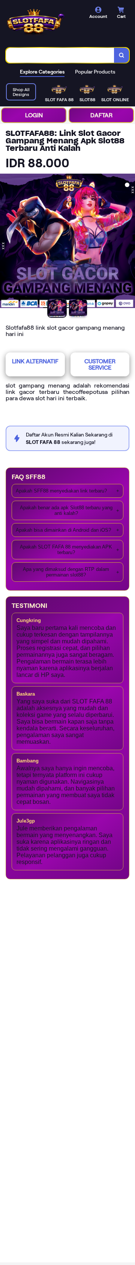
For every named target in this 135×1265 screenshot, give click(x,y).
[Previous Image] (6, 242)
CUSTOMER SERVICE (100, 364)
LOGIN (34, 115)
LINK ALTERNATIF (35, 361)
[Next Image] (129, 242)
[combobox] (60, 55)
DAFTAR (101, 115)
